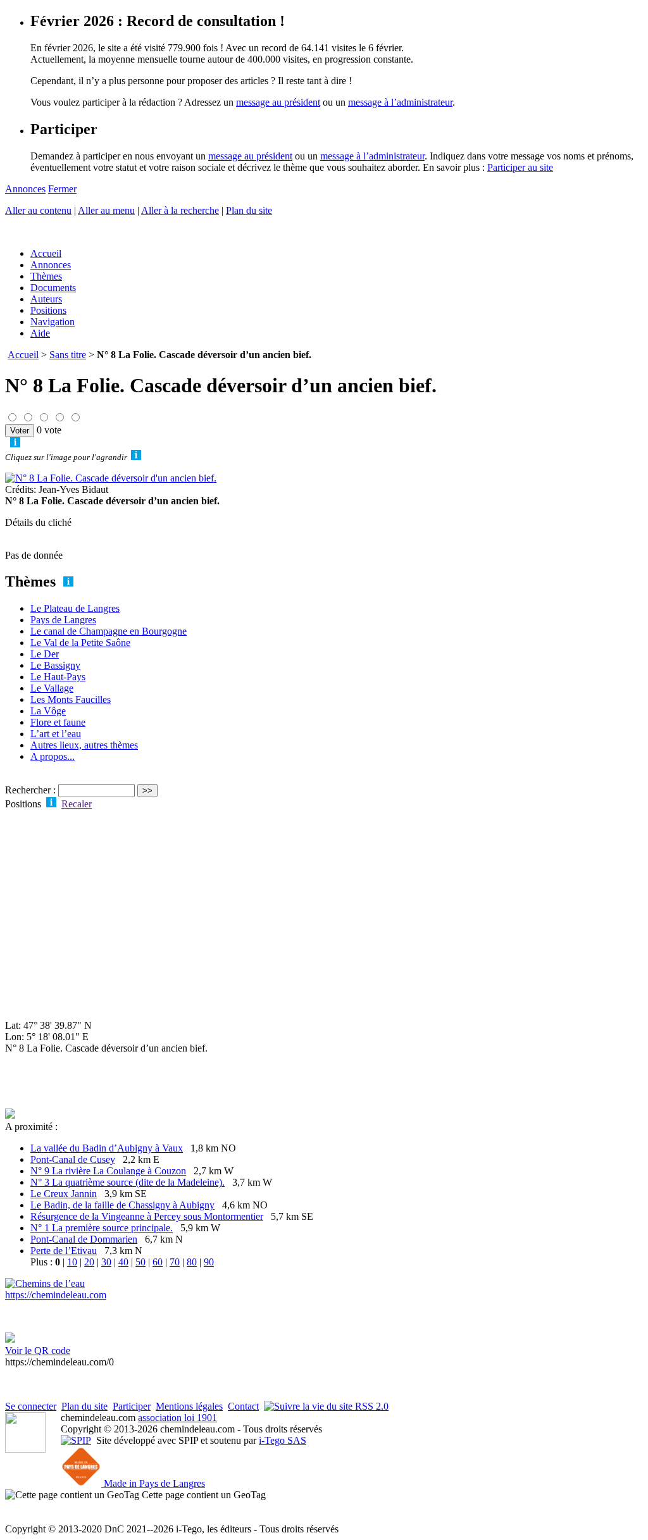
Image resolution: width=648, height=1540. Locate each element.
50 (140, 1262)
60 (158, 1262)
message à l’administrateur (400, 102)
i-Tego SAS (282, 1440)
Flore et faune (57, 722)
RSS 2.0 (370, 1406)
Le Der (44, 654)
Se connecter (30, 1406)
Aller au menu (106, 210)
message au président (278, 102)
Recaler (76, 803)
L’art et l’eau (55, 733)
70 (175, 1262)
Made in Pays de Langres (153, 1483)
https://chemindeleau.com (55, 1294)
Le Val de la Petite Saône (80, 642)
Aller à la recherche (180, 210)
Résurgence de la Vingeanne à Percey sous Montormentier (146, 1216)
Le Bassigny (55, 665)
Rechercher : (30, 790)
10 (72, 1262)
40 (123, 1262)
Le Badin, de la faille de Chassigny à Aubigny (122, 1205)
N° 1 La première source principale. (101, 1227)
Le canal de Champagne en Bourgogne (108, 631)
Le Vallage (51, 688)
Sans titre (67, 354)
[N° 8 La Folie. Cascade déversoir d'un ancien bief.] (110, 478)
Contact (243, 1406)
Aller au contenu (38, 210)
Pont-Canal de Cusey (72, 1159)
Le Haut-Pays (57, 676)
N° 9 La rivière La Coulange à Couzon (108, 1170)
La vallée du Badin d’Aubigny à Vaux (106, 1148)
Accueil (45, 253)
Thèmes (46, 276)
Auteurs (46, 299)
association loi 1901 (177, 1417)
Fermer (62, 188)
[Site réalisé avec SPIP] (76, 1440)
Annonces (25, 188)
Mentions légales (189, 1406)
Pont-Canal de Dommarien (83, 1239)
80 (192, 1262)
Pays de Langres (63, 619)
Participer (132, 1406)
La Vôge (48, 710)
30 (106, 1262)
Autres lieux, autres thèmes (84, 745)
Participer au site (520, 167)
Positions (48, 310)
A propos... (52, 756)
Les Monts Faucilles (70, 699)
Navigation (52, 321)
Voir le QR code (37, 1350)
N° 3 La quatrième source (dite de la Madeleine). (127, 1182)
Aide (40, 333)
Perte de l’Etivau (63, 1250)
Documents (53, 287)
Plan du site (249, 210)
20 (89, 1262)
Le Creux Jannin (63, 1193)
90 (209, 1262)
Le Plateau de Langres (75, 608)
